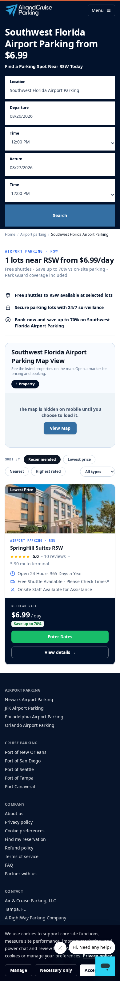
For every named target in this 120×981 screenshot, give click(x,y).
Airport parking (33, 234)
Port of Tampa (19, 778)
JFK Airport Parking (24, 708)
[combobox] (60, 91)
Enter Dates (60, 636)
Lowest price (79, 459)
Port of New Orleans (25, 752)
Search (60, 215)
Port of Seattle (19, 769)
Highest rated (48, 471)
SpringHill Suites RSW (36, 547)
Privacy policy (19, 822)
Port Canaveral (20, 786)
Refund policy (19, 848)
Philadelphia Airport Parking (34, 717)
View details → (60, 652)
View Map (60, 428)
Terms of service (21, 856)
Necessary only (56, 970)
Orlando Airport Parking (29, 725)
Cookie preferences (25, 831)
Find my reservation (25, 839)
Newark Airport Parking (29, 699)
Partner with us (21, 873)
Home (10, 234)
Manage (18, 970)
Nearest (17, 471)
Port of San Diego (23, 761)
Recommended (42, 459)
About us (14, 813)
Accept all (95, 970)
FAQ (9, 865)
